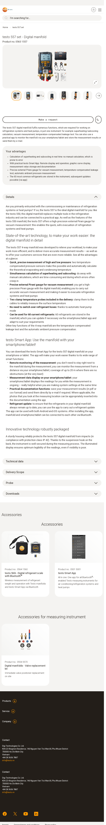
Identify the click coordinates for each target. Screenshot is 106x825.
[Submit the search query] (5, 18)
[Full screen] (95, 82)
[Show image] (16, 95)
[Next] (98, 95)
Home (5, 27)
